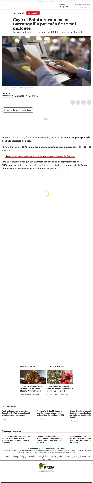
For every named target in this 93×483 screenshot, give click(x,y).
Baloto (22, 175)
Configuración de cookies (66, 458)
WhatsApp (89, 102)
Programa (64, 7)
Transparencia (83, 458)
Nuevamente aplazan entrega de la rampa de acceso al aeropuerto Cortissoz (40, 156)
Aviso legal (8, 458)
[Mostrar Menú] (2, 6)
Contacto (5, 456)
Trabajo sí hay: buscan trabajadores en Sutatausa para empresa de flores (60, 388)
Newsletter (31, 456)
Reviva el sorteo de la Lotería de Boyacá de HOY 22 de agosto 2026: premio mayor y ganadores (16, 413)
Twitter (78, 102)
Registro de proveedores (82, 456)
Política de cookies (47, 458)
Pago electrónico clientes (47, 456)
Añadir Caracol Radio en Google (19, 110)
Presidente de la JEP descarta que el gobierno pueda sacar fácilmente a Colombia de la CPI (50, 413)
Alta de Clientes (64, 456)
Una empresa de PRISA (46, 465)
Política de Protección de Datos (26, 458)
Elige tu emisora (82, 7)
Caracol (6, 93)
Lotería (32, 175)
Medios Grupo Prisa (46, 471)
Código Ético (46, 460)
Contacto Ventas (19, 456)
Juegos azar (44, 175)
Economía (19, 13)
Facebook (72, 102)
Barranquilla (7, 96)
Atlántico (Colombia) (61, 175)
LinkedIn (83, 102)
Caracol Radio (10, 5)
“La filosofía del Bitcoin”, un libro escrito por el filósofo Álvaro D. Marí (31, 388)
